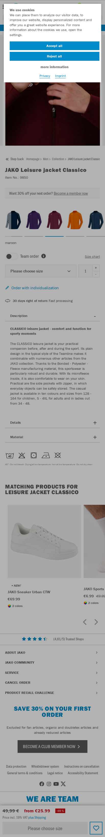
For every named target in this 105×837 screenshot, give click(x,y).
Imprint (60, 75)
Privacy (45, 75)
